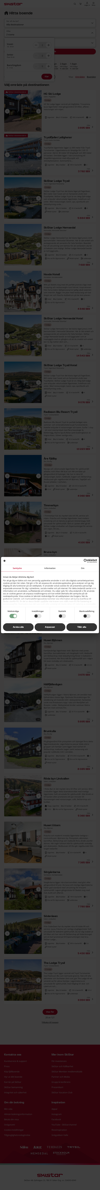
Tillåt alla (81, 627)
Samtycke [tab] (17, 568)
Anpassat (50, 627)
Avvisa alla (18, 627)
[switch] (37, 616)
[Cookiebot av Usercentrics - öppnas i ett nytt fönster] (85, 561)
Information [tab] (50, 568)
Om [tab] (82, 568)
